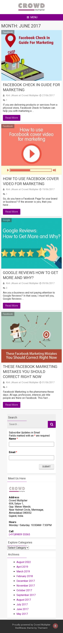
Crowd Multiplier (42, 624)
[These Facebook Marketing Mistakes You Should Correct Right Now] (31, 337)
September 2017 (26, 595)
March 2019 (23, 571)
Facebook (8, 32)
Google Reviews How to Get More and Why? (30, 275)
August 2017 (23, 599)
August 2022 (23, 562)
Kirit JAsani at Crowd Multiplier (22, 95)
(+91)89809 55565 (19, 534)
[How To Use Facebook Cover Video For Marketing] (31, 149)
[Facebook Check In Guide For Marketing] (31, 55)
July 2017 (22, 604)
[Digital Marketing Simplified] (31, 12)
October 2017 (24, 590)
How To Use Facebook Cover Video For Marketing (31, 181)
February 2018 (24, 576)
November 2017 (25, 585)
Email (13, 452)
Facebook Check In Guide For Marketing (31, 87)
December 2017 (25, 580)
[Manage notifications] (55, 625)
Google (6, 220)
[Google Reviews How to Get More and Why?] (31, 243)
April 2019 (22, 566)
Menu (33, 17)
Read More (11, 117)
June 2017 (22, 609)
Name (13, 438)
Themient (42, 628)
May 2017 (22, 613)
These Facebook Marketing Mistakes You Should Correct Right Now (30, 371)
